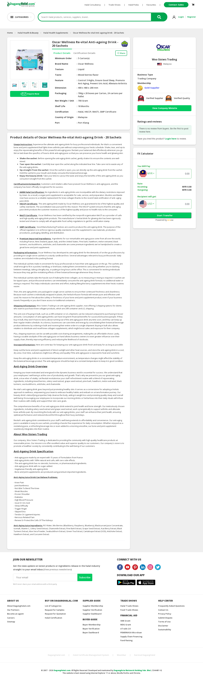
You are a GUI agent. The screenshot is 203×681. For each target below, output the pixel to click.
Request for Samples (54, 610)
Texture (59, 69)
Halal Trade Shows (129, 606)
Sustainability (164, 629)
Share (122, 53)
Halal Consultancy (93, 4)
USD (149, 204)
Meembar (121, 655)
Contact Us (163, 610)
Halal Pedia (133, 4)
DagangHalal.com (56, 655)
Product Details (61, 52)
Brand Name (61, 63)
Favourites (151, 4)
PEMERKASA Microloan (131, 632)
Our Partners (13, 610)
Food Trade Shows (129, 610)
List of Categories (53, 606)
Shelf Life (60, 106)
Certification (62, 111)
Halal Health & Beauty (28, 32)
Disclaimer (163, 625)
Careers (11, 617)
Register (191, 16)
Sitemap (11, 621)
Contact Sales (176, 4)
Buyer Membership (91, 624)
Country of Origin (64, 117)
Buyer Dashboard (91, 632)
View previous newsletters (57, 569)
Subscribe (85, 577)
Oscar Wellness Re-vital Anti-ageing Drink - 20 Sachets (98, 32)
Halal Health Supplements (55, 32)
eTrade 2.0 (125, 628)
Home (10, 32)
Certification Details (84, 52)
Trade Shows (115, 4)
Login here (170, 138)
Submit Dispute (165, 617)
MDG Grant (125, 624)
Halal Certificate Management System (91, 655)
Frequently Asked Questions (171, 606)
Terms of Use (164, 621)
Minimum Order (63, 58)
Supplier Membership (93, 606)
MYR (149, 173)
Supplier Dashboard (92, 613)
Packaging (60, 93)
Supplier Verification (92, 610)
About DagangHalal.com (18, 606)
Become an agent (15, 613)
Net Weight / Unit (64, 100)
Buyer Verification (91, 628)
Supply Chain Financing (131, 636)
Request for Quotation (55, 613)
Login (181, 16)
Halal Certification (53, 617)
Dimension (60, 87)
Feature (59, 80)
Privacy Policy (164, 613)
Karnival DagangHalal (144, 655)
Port (57, 122)
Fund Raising (126, 640)
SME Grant (125, 620)
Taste (58, 74)
